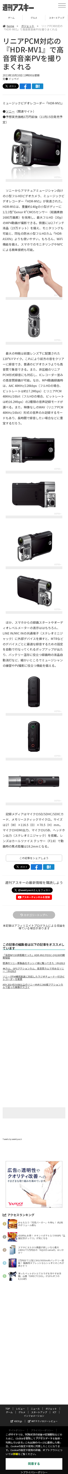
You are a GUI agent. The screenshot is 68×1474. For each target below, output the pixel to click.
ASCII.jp (18, 1421)
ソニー (10, 111)
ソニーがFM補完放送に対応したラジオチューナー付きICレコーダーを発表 (33, 977)
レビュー (20, 1408)
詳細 (15, 1454)
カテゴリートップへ (36, 915)
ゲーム (11, 17)
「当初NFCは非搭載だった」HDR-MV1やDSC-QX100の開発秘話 (34, 956)
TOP (7, 1408)
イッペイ (13, 79)
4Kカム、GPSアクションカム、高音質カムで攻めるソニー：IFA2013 (33, 969)
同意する (34, 1464)
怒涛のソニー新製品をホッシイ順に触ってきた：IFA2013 (34, 963)
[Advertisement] (34, 1023)
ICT (54, 1412)
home (10, 26)
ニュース (35, 1408)
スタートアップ (56, 17)
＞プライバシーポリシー (34, 1472)
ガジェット (27, 26)
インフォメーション (34, 1415)
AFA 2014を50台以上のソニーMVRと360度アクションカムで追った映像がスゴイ (33, 986)
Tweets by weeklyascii (12, 1139)
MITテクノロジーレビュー (45, 1421)
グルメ (34, 17)
